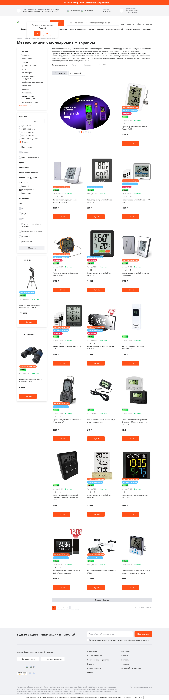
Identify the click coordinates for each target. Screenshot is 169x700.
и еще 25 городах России (31, 12)
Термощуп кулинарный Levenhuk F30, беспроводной (68, 421)
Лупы (23, 69)
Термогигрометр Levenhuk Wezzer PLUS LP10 (135, 496)
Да (37, 33)
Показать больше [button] (102, 600)
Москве (48, 10)
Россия (24, 29)
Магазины (125, 651)
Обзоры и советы (94, 668)
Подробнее (127, 697)
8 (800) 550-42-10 (107, 12)
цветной (25, 186)
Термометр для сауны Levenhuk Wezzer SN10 (134, 128)
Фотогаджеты (26, 93)
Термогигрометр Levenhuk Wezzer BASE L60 (100, 496)
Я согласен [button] (139, 697)
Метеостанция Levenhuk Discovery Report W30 (135, 274)
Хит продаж (27, 147)
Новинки (87, 65)
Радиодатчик (27, 241)
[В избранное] (40, 264)
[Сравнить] (43, 264)
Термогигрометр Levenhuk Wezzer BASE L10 (100, 201)
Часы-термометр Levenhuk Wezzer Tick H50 (101, 347)
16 (131, 197)
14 (62, 197)
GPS (23, 208)
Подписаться (143, 634)
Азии (55, 12)
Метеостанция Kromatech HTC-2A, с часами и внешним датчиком (136, 572)
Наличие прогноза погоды (32, 231)
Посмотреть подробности (97, 2)
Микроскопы (26, 58)
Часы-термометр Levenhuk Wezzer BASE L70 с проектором (66, 572)
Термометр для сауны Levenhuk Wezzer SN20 (65, 274)
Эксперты (125, 660)
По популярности (59, 65)
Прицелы (25, 89)
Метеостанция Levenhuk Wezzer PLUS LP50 (136, 201)
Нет (47, 33)
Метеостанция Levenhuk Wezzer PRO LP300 (101, 572)
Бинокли (24, 62)
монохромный (28, 190)
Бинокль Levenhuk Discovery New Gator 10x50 (30, 380)
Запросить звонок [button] (29, 659)
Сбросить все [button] (59, 73)
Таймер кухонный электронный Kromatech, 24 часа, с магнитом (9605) (65, 497)
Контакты (125, 656)
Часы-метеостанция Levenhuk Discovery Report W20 (64, 201)
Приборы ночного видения (32, 82)
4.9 (56, 197)
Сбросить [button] (32, 248)
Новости (90, 664)
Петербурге (57, 10)
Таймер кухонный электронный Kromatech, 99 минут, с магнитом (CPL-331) (135, 422)
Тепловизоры (26, 86)
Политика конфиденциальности (141, 687)
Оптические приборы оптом (98, 660)
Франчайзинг (126, 664)
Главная (19, 38)
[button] (73, 11)
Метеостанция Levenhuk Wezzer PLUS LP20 (67, 347)
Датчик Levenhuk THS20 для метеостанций (133, 347)
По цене (75, 65)
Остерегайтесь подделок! (131, 668)
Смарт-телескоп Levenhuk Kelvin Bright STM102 (29, 306)
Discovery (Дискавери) (30, 102)
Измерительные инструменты (27, 77)
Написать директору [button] (53, 659)
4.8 (91, 270)
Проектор (26, 236)
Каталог (27, 38)
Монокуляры (26, 73)
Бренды (100, 29)
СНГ (42, 12)
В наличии (103, 65)
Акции (91, 29)
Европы (47, 12)
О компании (62, 29)
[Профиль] (122, 21)
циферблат (26, 193)
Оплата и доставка (78, 29)
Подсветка (26, 213)
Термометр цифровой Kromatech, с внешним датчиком (101, 421)
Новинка (25, 152)
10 (61, 270)
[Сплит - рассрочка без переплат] (22, 295)
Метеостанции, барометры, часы (43, 38)
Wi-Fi (24, 219)
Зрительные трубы (29, 65)
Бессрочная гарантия (31, 157)
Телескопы (25, 55)
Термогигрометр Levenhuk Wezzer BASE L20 (100, 274)
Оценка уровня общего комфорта (31, 225)
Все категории (25, 106)
